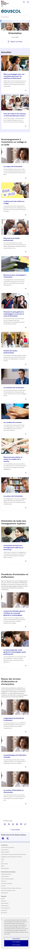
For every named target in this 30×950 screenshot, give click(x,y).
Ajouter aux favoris (16, 42)
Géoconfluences (4, 892)
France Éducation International (7, 847)
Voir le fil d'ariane (5, 17)
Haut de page (16, 829)
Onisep (2, 859)
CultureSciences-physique (6, 883)
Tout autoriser (16, 945)
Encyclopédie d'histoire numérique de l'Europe (11, 888)
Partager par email (21, 824)
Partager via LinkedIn (17, 824)
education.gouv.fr (5, 849)
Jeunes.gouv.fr (4, 910)
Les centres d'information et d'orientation (14, 791)
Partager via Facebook (4, 824)
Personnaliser (16, 939)
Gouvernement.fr (4, 903)
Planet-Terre (3, 881)
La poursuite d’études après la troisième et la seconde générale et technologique (14, 613)
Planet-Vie (3, 886)
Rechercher (23, 2)
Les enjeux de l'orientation (13, 166)
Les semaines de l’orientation (14, 387)
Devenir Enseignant (5, 852)
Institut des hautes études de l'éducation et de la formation (13, 854)
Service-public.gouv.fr (5, 908)
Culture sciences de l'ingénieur (7, 879)
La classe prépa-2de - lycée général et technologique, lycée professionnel (15, 652)
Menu (28, 2)
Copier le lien (25, 824)
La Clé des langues (5, 876)
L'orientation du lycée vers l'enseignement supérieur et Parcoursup (13, 547)
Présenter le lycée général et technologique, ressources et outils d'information (14, 314)
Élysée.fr (3, 898)
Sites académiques (5, 868)
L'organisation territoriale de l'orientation (14, 719)
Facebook (3, 838)
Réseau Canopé (4, 863)
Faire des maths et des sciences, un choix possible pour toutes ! (15, 115)
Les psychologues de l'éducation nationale (15, 756)
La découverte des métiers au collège (14, 202)
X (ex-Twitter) (7, 838)
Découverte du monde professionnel (12, 239)
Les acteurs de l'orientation (13, 496)
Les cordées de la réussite (13, 422)
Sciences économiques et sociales (8, 890)
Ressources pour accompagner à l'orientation (15, 276)
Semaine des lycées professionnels (10, 352)
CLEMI (2, 866)
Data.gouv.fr (3, 901)
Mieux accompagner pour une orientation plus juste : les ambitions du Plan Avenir (14, 76)
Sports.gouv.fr (4, 912)
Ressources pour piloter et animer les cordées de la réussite (13, 459)
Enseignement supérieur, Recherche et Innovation (11, 856)
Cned (2, 861)
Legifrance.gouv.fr (5, 905)
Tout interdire (16, 942)
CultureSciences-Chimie (6, 874)
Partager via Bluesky (13, 824)
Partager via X (8, 824)
